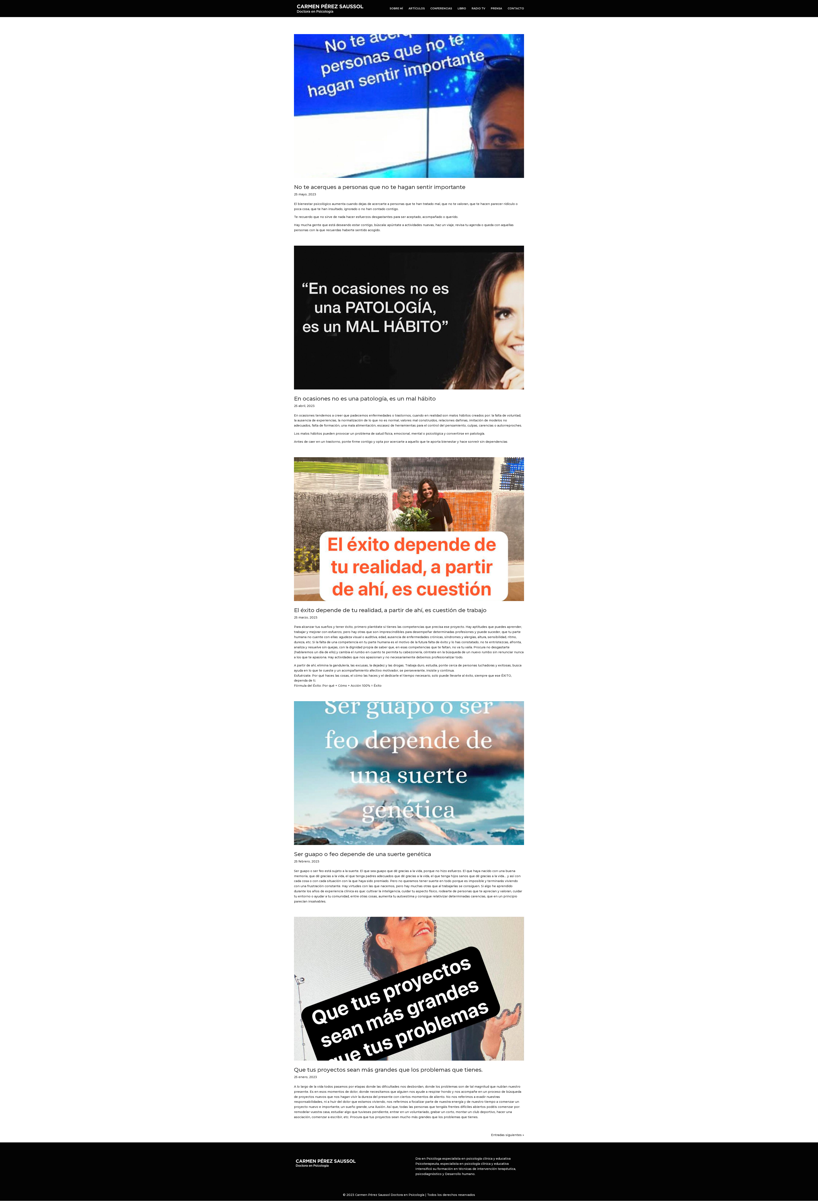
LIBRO (462, 8)
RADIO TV (478, 8)
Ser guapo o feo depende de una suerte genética (362, 854)
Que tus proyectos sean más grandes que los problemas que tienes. (388, 1069)
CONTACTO (516, 8)
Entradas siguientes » (507, 1135)
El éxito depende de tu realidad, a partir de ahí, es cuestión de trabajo (390, 610)
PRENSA (496, 8)
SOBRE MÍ (396, 8)
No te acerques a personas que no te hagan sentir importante (379, 187)
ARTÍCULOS (417, 8)
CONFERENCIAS (441, 8)
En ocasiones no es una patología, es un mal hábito (365, 398)
